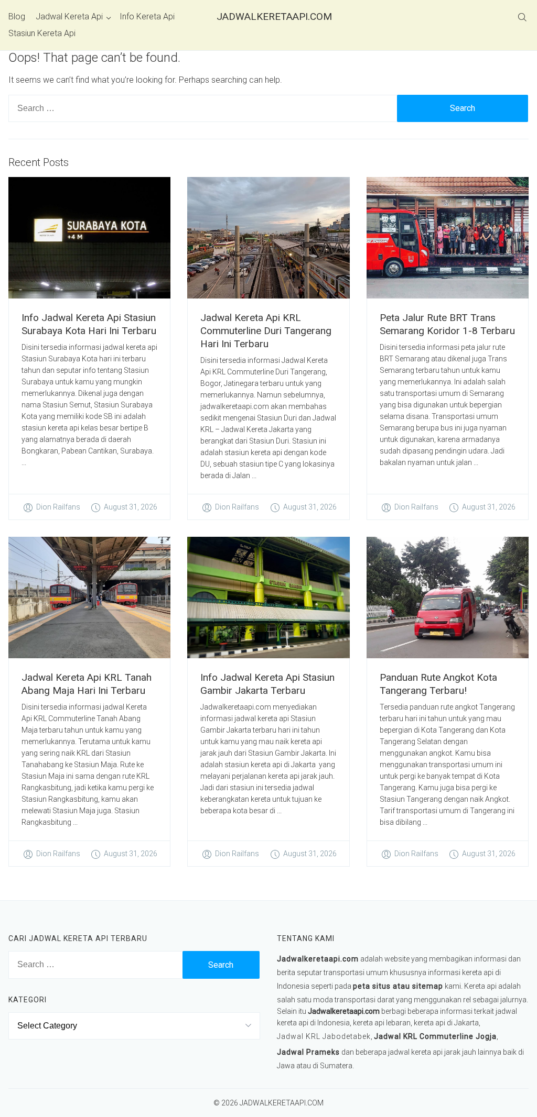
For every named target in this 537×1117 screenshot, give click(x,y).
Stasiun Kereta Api (42, 33)
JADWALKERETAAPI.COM (268, 16)
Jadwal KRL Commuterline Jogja (435, 1036)
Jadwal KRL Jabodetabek (324, 1036)
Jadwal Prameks (308, 1052)
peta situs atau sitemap (398, 986)
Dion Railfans (58, 507)
